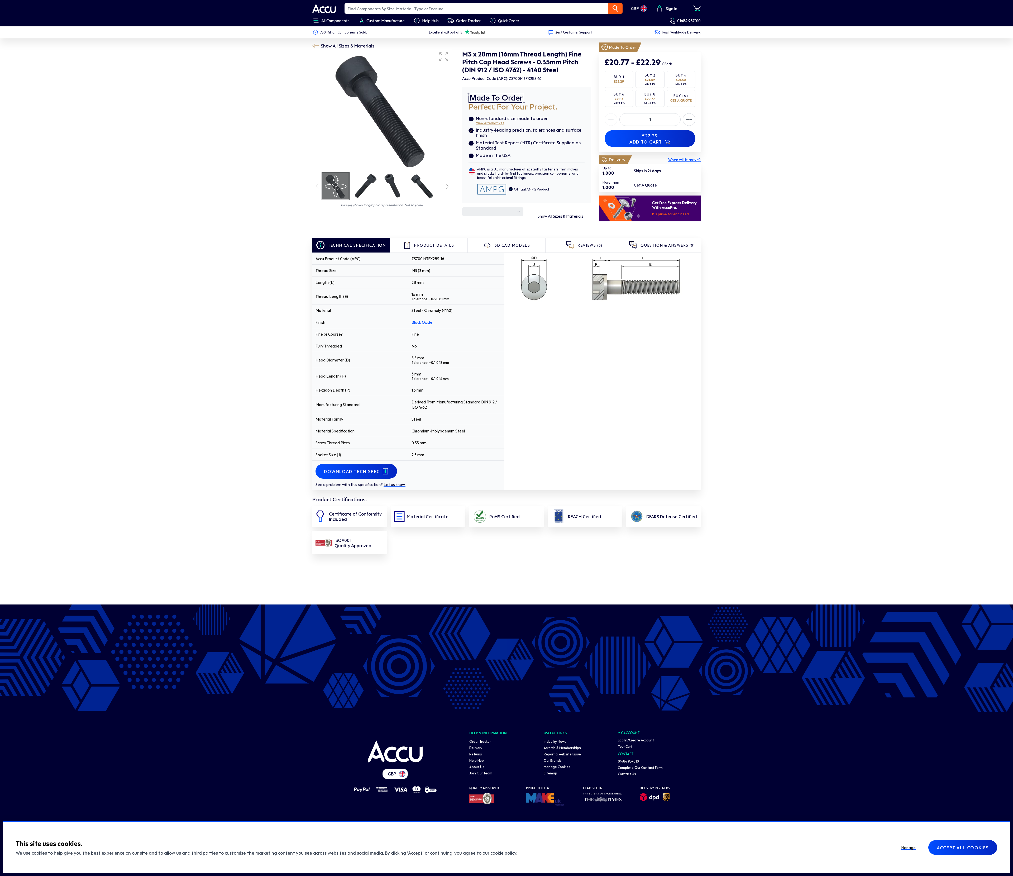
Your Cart (625, 746)
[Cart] (697, 8)
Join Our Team (480, 773)
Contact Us (627, 774)
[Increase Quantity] (611, 119)
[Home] (395, 751)
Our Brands (553, 760)
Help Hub (476, 760)
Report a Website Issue (562, 754)
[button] (444, 57)
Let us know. (394, 484)
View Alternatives (490, 123)
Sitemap (550, 773)
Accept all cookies (963, 847)
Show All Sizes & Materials (347, 45)
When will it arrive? (684, 159)
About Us (476, 767)
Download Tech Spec (352, 471)
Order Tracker (480, 741)
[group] (382, 110)
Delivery (475, 748)
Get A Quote (645, 185)
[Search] (615, 8)
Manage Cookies (557, 767)
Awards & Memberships (562, 748)
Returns (475, 754)
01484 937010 (689, 20)
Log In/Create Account (636, 740)
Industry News (555, 741)
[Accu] (324, 8)
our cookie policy (499, 852)
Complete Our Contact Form (640, 767)
